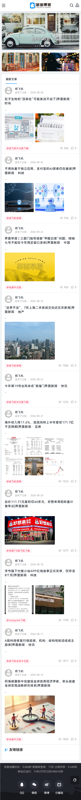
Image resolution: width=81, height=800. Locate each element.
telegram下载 (17, 620)
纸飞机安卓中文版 (19, 661)
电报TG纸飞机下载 (19, 550)
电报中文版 (15, 287)
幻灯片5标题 (40, 39)
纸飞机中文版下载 (19, 148)
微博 (46, 792)
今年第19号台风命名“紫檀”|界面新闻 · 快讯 (36, 386)
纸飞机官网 (15, 218)
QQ (22, 792)
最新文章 (11, 79)
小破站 (59, 792)
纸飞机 (19, 88)
